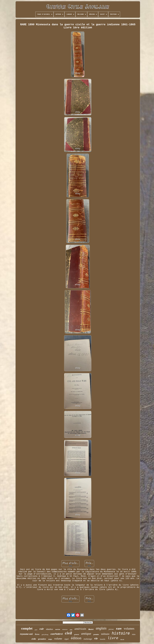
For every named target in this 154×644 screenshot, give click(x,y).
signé (66, 639)
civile (33, 639)
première (42, 639)
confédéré (57, 634)
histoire (121, 633)
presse (111, 629)
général (76, 634)
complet (26, 628)
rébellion (49, 629)
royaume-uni (26, 634)
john (71, 629)
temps (50, 639)
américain (80, 628)
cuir (41, 628)
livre (113, 638)
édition (76, 638)
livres (37, 634)
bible (134, 634)
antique (86, 633)
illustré (91, 629)
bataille (102, 639)
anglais (101, 628)
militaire (105, 633)
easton (57, 629)
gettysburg (45, 634)
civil (68, 633)
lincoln (122, 639)
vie (96, 638)
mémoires (65, 629)
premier (96, 634)
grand (36, 629)
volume (58, 638)
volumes (129, 628)
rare (119, 628)
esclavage (88, 639)
